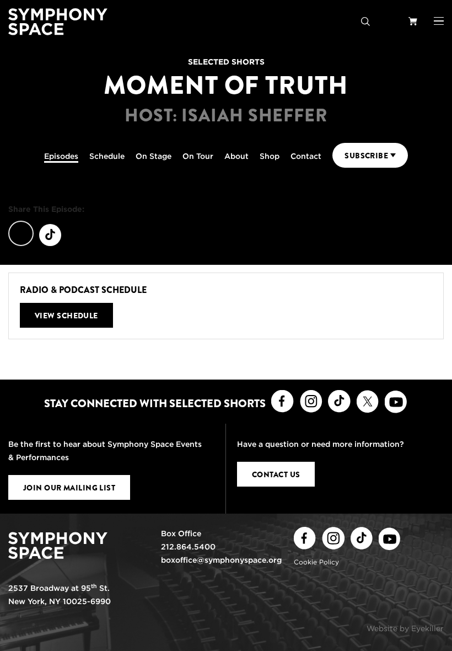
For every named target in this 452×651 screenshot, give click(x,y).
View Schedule (66, 315)
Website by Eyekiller (405, 628)
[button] (439, 21)
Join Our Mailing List (69, 487)
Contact (305, 156)
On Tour (197, 156)
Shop (269, 156)
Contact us (276, 474)
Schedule (107, 156)
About (236, 156)
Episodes (61, 156)
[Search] (365, 20)
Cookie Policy (316, 562)
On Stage (153, 156)
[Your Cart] (412, 20)
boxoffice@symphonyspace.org (221, 560)
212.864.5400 (188, 546)
